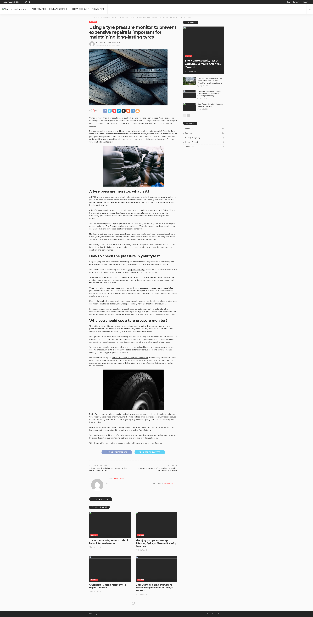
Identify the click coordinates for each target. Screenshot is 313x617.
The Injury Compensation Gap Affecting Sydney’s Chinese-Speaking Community (156, 543)
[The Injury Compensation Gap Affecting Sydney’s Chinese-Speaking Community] (156, 524)
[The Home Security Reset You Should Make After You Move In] (110, 524)
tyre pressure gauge (136, 270)
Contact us (296, 2)
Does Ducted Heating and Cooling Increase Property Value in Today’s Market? (154, 587)
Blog (288, 2)
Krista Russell (100, 43)
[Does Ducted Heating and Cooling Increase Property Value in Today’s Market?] (156, 569)
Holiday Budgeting (58, 9)
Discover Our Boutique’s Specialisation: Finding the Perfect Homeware (157, 469)
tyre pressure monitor (108, 197)
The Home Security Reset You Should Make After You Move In (109, 542)
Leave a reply (100, 499)
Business (93, 22)
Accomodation (39, 9)
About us (306, 2)
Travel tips (98, 9)
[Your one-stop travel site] (14, 9)
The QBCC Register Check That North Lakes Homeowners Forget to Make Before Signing (209, 81)
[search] (310, 9)
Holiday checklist (80, 9)
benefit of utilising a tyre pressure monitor (130, 358)
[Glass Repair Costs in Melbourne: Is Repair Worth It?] (110, 569)
